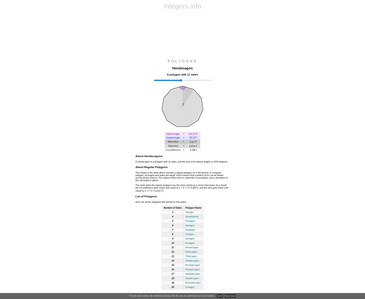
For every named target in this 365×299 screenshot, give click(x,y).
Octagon (189, 234)
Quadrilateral (191, 216)
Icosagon (190, 287)
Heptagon (190, 230)
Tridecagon (191, 256)
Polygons (182, 61)
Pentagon (190, 221)
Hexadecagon (192, 269)
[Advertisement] (182, 34)
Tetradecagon (192, 260)
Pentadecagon (192, 265)
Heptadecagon (192, 274)
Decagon (190, 243)
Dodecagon (191, 252)
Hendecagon (191, 247)
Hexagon (190, 225)
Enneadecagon (193, 283)
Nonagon (190, 238)
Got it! (219, 296)
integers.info (182, 6)
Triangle (189, 212)
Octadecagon (192, 278)
